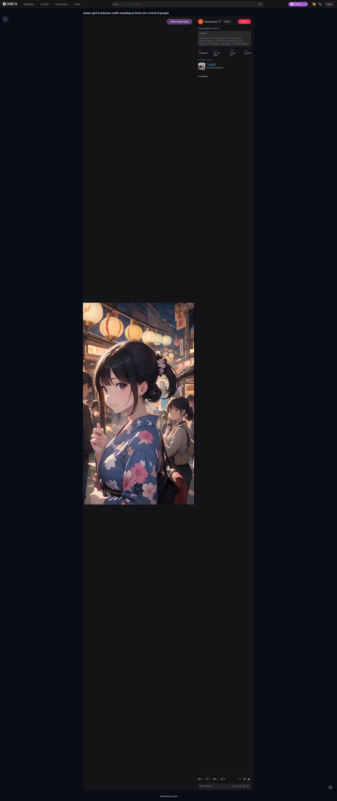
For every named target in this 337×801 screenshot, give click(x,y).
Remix (244, 21)
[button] (260, 4)
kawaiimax (211, 21)
